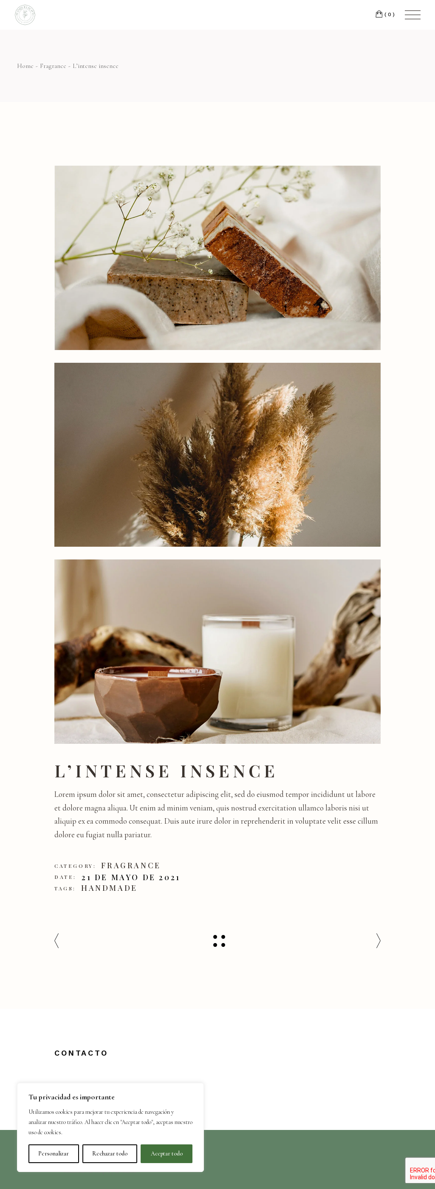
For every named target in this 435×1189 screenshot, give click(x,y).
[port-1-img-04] (217, 651)
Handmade (109, 888)
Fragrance (131, 865)
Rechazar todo (109, 1153)
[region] (110, 1127)
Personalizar (53, 1153)
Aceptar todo (167, 1153)
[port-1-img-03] (217, 455)
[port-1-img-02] (217, 258)
